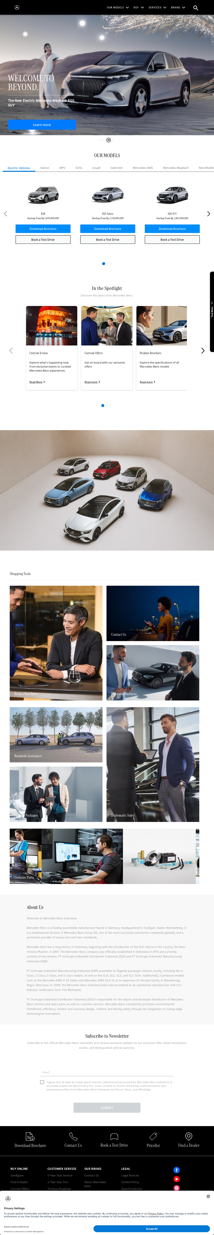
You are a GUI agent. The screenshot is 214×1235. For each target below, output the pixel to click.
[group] (43, 214)
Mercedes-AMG (143, 168)
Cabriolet (117, 168)
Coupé (96, 168)
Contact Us (91, 1175)
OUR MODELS (115, 7)
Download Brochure (43, 229)
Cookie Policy (130, 1182)
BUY (136, 7)
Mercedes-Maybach (176, 168)
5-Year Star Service (59, 1175)
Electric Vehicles (19, 168)
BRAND (175, 7)
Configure (17, 1175)
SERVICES (155, 7)
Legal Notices (130, 1175)
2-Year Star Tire (57, 1182)
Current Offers (20, 1189)
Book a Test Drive (43, 240)
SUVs (78, 168)
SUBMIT (107, 1107)
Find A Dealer (19, 1182)
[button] (103, 263)
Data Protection (131, 1189)
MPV (62, 168)
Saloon (44, 168)
